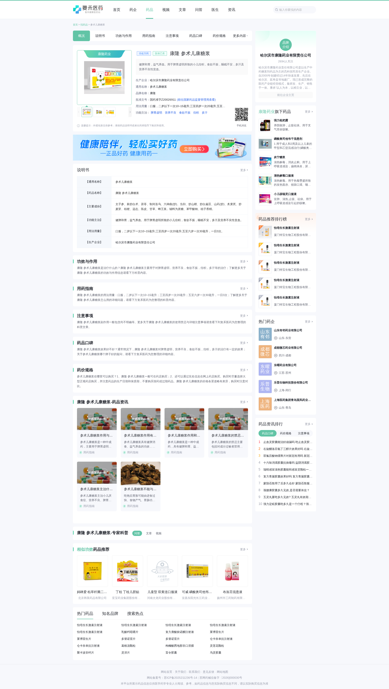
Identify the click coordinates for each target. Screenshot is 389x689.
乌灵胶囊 (215, 652)
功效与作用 (123, 35)
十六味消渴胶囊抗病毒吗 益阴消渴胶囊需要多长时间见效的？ (288, 462)
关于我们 (180, 671)
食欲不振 (184, 112)
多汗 (204, 112)
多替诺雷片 (128, 638)
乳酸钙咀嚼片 (129, 632)
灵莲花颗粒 (217, 645)
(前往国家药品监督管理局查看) (196, 99)
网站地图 (222, 671)
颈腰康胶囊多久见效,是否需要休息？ (286, 490)
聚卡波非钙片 (85, 652)
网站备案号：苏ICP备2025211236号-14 (172, 677)
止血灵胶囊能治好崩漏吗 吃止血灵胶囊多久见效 (288, 442)
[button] (130, 112)
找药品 (84, 24)
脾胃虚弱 (156, 112)
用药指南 (148, 35)
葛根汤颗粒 (128, 645)
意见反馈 (208, 671)
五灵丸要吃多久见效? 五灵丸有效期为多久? (288, 497)
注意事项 (172, 35)
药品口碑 (195, 35)
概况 (81, 35)
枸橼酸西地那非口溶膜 (180, 645)
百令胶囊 (171, 652)
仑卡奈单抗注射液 (221, 638)
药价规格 (219, 35)
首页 (75, 24)
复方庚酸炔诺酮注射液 (180, 632)
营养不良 (170, 112)
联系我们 (194, 671)
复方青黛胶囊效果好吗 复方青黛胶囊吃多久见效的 (288, 476)
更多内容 (239, 35)
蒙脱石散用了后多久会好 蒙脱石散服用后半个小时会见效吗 (288, 483)
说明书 (100, 35)
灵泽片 (125, 652)
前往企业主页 (285, 95)
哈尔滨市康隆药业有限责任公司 (135, 242)
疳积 (196, 112)
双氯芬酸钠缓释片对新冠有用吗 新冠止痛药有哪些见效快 (288, 455)
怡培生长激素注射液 (90, 625)
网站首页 (166, 671)
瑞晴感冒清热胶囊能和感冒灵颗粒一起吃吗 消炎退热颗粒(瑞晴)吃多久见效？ (288, 469)
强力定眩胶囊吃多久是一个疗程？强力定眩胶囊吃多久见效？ (288, 504)
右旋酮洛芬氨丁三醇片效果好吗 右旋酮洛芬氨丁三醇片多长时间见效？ (288, 448)
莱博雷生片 (217, 632)
